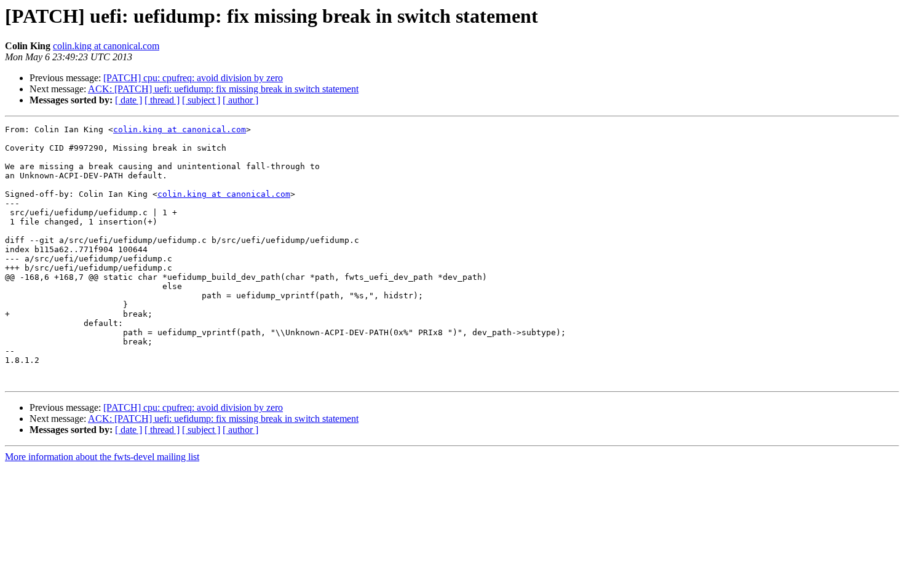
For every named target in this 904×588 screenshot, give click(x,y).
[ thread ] (162, 100)
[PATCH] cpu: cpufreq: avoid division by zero (193, 78)
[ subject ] (201, 100)
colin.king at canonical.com (106, 46)
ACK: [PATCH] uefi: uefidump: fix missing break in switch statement (223, 89)
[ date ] (128, 100)
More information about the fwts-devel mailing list (102, 456)
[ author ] (240, 100)
